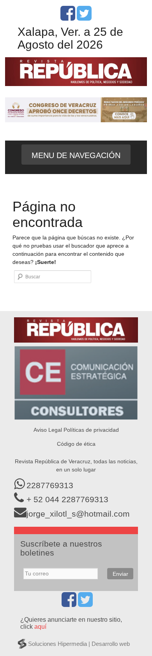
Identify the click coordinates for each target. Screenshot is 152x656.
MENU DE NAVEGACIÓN (76, 155)
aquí (40, 626)
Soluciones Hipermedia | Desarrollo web (79, 643)
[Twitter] (84, 17)
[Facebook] (67, 17)
